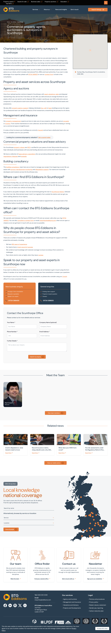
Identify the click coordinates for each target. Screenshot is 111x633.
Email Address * (44, 332)
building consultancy (13, 167)
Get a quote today (44, 137)
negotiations (7, 156)
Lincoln (64, 276)
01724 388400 (13, 301)
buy (42, 108)
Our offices (13, 22)
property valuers (19, 147)
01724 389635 (33, 74)
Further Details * (12, 341)
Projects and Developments (71, 608)
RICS (28, 147)
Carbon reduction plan (96, 611)
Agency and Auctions (69, 599)
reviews (40, 255)
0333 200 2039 (42, 595)
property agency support (20, 108)
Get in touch (74, 9)
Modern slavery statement (97, 605)
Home (8, 22)
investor (7, 123)
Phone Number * (12, 332)
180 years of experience (19, 244)
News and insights (61, 9)
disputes (15, 156)
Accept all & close (102, 628)
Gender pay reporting (95, 608)
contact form (49, 74)
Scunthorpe (20, 22)
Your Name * (11, 322)
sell (45, 108)
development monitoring (24, 169)
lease (50, 108)
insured (40, 130)
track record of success (25, 247)
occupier (66, 121)
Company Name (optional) (48, 322)
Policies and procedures (96, 599)
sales (57, 94)
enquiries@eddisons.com (48, 220)
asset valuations (49, 94)
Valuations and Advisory (70, 605)
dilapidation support (42, 169)
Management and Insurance (71, 602)
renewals (24, 156)
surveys (13, 169)
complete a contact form (26, 220)
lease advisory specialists (26, 154)
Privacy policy (93, 602)
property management (13, 121)
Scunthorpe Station (58, 192)
